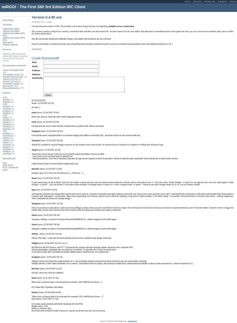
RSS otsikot (8, 165)
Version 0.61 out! (10, 81)
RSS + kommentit (10, 167)
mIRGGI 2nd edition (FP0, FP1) (14, 34)
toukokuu (7, 149)
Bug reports (8, 42)
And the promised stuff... (13, 77)
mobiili (49, 22)
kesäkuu (6, 111)
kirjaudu (233, 1)
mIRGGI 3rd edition (11, 31)
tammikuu (7, 129)
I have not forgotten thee (13, 70)
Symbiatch (7, 25)
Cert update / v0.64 (11, 75)
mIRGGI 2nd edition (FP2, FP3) (14, 39)
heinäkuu (7, 109)
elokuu (6, 118)
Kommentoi (37, 49)
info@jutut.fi (132, 321)
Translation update (11, 84)
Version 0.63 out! (10, 79)
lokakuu (6, 138)
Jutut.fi (187, 1)
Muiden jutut (209, 1)
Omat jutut (197, 1)
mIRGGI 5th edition (11, 29)
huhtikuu (6, 113)
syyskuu (6, 100)
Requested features (11, 88)
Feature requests (10, 45)
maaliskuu (7, 124)
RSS (5, 163)
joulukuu (6, 106)
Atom (5, 170)
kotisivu (64, 243)
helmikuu (7, 102)
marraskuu (7, 136)
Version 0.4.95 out (46, 17)
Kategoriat (222, 1)
